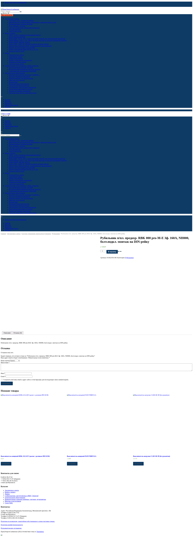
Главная (7, 100)
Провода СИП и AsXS (16, 51)
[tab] (7, 333)
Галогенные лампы (15, 57)
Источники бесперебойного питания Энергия (24, 69)
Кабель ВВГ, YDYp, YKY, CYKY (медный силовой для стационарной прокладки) (37, 38)
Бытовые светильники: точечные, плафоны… (24, 75)
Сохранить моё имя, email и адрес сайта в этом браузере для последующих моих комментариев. (36, 380)
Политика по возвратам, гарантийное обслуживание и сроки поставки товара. (28, 521)
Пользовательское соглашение (11, 528)
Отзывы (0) (17, 333)
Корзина (8, 107)
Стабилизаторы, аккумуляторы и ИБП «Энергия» (22, 66)
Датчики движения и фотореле (19, 76)
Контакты (8, 103)
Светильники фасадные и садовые (20, 89)
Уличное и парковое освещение (19, 91)
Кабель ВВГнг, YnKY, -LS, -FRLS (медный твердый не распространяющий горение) (38, 40)
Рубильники (56, 234)
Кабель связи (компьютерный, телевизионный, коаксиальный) (30, 46)
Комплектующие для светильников (21, 78)
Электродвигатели (15, 31)
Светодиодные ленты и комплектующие (23, 93)
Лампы (7, 53)
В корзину (112, 252)
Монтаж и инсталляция (13, 501)
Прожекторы (13, 82)
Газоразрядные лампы (16, 55)
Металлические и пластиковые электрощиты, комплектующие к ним (32, 22)
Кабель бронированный (17, 37)
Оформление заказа (11, 105)
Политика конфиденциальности (12, 525)
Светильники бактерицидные (19, 85)
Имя (3, 373)
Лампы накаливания (16, 58)
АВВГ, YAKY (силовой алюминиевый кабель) (25, 35)
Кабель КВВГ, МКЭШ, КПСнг (19, 42)
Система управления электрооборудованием (24, 28)
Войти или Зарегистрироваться (15, 2)
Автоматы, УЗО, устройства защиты (21, 20)
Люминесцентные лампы (17, 62)
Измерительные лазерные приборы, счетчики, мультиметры (25, 499)
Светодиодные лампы (16, 64)
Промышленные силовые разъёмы (20, 24)
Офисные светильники (17, 80)
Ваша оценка (5, 360)
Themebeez (40, 531)
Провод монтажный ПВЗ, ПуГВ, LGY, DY (23, 49)
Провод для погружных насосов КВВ (22, 48)
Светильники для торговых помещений (22, 87)
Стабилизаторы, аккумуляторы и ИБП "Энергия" (22, 496)
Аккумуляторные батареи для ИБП (21, 67)
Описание (7, 333)
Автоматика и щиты (12, 19)
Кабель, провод (10, 33)
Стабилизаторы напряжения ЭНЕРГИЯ (22, 71)
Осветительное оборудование (15, 73)
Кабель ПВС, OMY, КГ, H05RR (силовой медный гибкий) (29, 44)
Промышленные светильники (19, 84)
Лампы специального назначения (20, 60)
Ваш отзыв (5, 362)
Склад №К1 (9, 503)
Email (3, 376)
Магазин (8, 101)
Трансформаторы (15, 29)
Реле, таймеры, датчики (17, 26)
